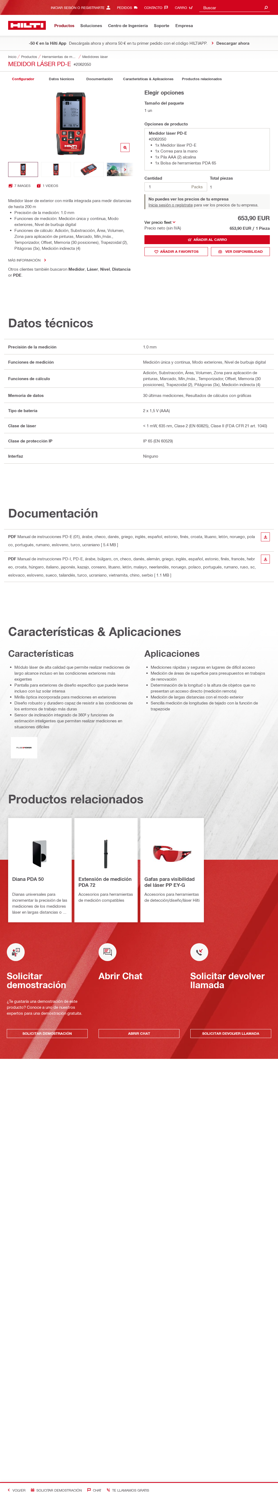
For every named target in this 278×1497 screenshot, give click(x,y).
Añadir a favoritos (179, 251)
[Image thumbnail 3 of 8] (89, 169)
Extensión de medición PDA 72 (105, 882)
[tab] (23, 79)
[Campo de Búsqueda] (266, 7)
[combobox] (234, 7)
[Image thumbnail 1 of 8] (23, 169)
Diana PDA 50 (28, 879)
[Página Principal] (27, 25)
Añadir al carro (210, 239)
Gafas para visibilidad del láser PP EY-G (169, 882)
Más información (24, 260)
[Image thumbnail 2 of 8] (56, 169)
